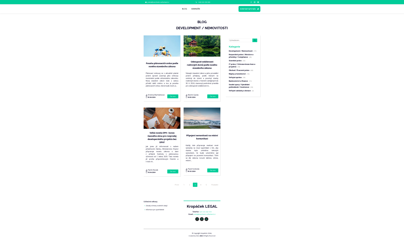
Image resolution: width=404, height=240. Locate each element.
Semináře (195, 9)
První (177, 185)
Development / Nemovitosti (242, 51)
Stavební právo (237, 60)
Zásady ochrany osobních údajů (156, 205)
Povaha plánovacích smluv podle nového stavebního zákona (162, 65)
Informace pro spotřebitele (155, 209)
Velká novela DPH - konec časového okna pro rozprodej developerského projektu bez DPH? (162, 137)
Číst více (173, 96)
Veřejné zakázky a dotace (241, 90)
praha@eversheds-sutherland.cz (158, 2)
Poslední (214, 185)
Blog (184, 9)
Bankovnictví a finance (240, 81)
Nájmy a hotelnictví (239, 74)
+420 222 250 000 (204, 2)
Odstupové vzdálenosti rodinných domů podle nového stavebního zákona (202, 64)
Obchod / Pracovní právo (241, 70)
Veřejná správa (237, 77)
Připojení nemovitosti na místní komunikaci (202, 137)
